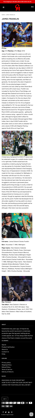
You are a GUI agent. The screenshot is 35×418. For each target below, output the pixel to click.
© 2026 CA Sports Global (7, 414)
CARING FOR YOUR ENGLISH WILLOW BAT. (16, 385)
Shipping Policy (7, 365)
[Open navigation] (4, 7)
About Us (5, 349)
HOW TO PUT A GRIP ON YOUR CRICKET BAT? (17, 382)
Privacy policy (6, 362)
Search (4, 345)
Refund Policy (6, 367)
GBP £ (5, 399)
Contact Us (5, 352)
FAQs (3, 354)
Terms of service (7, 369)
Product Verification (8, 347)
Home (3, 14)
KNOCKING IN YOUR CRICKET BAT (13, 380)
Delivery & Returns (8, 372)
